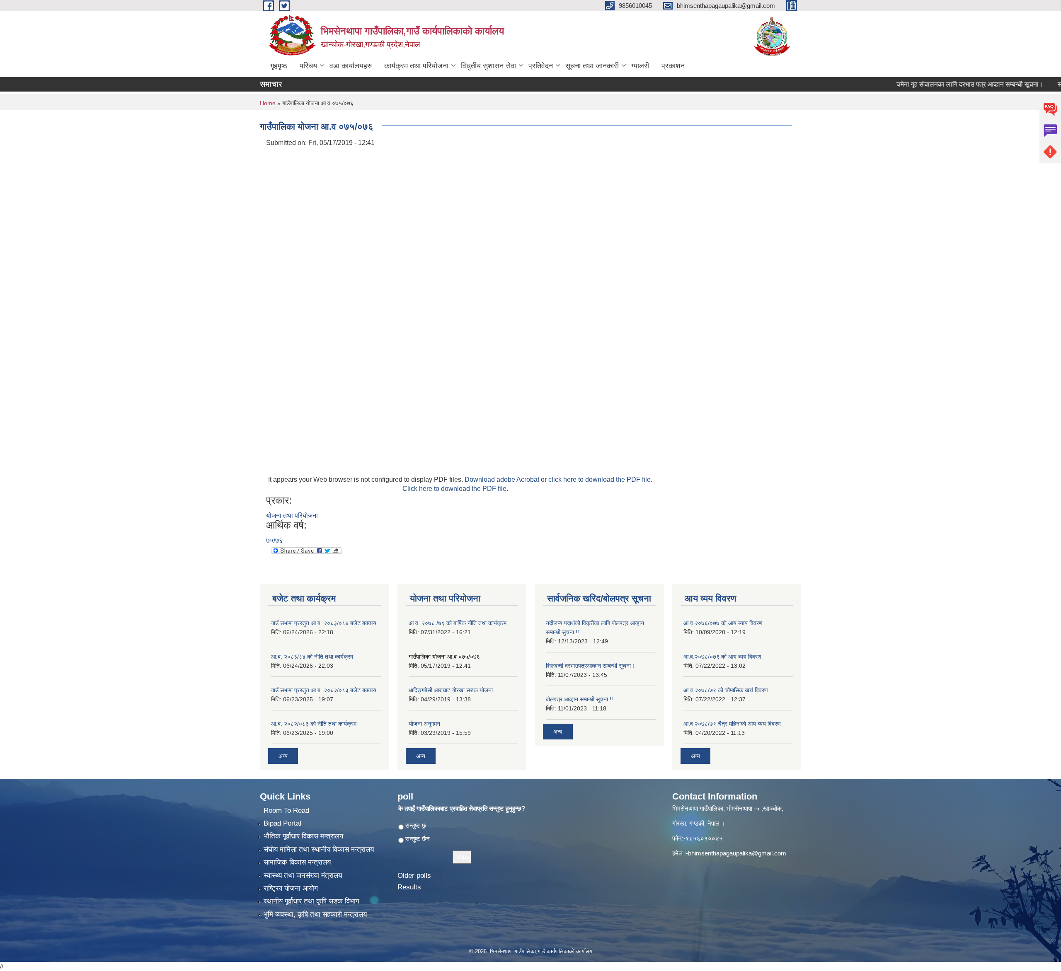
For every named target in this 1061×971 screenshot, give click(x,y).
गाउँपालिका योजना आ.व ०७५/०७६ (444, 656)
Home (268, 103)
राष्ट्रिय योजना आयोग (291, 888)
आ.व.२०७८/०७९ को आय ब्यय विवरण (722, 656)
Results (409, 887)
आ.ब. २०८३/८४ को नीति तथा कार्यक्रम (312, 656)
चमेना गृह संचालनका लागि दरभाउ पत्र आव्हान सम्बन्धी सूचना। (945, 84)
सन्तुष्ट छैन (417, 838)
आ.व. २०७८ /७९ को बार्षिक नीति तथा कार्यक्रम (457, 623)
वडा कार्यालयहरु (350, 66)
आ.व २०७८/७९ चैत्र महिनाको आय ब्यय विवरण (732, 723)
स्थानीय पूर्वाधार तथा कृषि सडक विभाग (311, 901)
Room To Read (286, 810)
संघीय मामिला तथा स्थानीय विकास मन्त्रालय (319, 849)
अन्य (283, 756)
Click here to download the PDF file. (455, 488)
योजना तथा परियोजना (292, 515)
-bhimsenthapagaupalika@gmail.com (736, 853)
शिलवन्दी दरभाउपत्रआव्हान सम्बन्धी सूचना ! (590, 665)
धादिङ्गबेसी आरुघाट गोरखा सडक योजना (451, 690)
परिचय (308, 66)
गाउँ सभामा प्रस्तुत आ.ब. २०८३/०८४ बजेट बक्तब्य (323, 623)
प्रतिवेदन (540, 66)
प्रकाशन (673, 66)
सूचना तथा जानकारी (592, 66)
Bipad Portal (282, 823)
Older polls (414, 875)
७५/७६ (274, 540)
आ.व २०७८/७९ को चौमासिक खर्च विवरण (725, 690)
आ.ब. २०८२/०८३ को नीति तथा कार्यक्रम (313, 723)
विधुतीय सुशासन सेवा (488, 66)
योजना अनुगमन (424, 723)
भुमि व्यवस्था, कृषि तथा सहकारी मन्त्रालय (315, 914)
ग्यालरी (640, 66)
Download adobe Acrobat (503, 479)
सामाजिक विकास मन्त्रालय (297, 862)
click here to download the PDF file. (600, 479)
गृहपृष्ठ (278, 66)
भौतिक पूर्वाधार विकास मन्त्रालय (303, 836)
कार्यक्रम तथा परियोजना (416, 66)
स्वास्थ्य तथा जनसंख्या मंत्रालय (303, 875)
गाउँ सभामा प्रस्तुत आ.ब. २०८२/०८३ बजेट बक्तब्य (323, 690)
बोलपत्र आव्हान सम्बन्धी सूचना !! (579, 699)
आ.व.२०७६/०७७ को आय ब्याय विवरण (723, 623)
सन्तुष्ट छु (415, 825)
